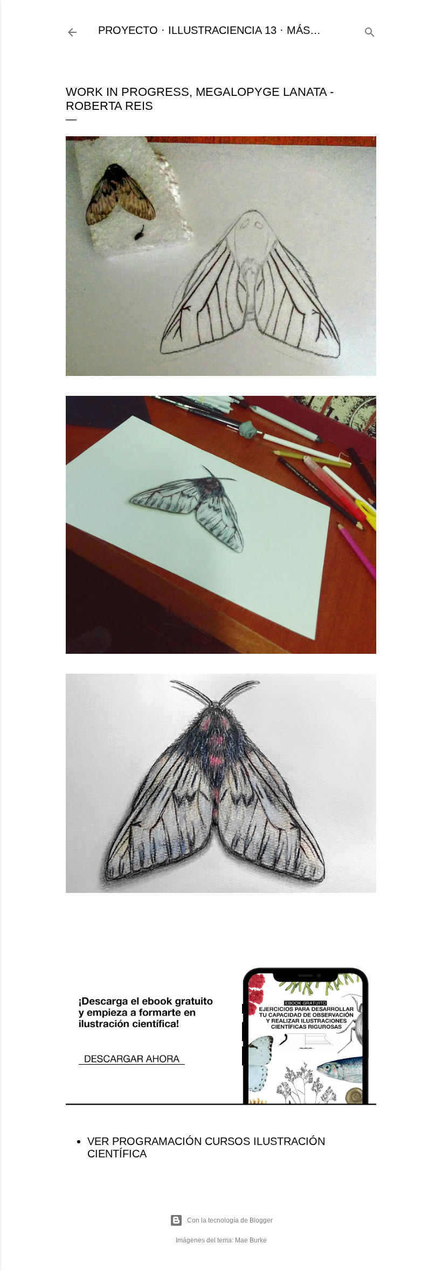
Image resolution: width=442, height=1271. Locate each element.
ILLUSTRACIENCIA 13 (222, 30)
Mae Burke (251, 1240)
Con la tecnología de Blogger (230, 1220)
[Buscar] (369, 30)
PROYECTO (128, 30)
